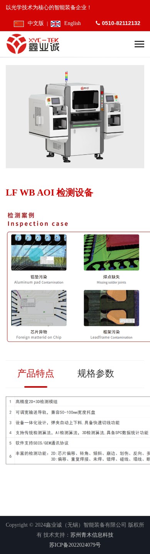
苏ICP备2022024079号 (75, 545)
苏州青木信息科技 (91, 535)
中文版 (35, 23)
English (72, 23)
